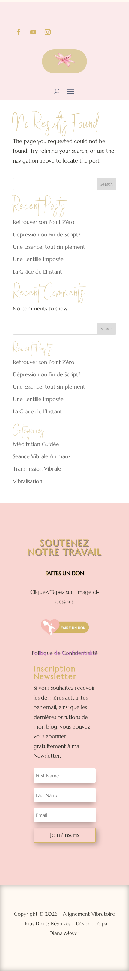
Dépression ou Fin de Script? (46, 234)
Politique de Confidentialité (65, 652)
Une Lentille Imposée (38, 259)
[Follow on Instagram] (48, 32)
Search (106, 184)
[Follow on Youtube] (33, 32)
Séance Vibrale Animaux (42, 456)
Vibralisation (27, 481)
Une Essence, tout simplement (49, 246)
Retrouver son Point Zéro (43, 222)
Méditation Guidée (36, 444)
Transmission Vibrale (37, 468)
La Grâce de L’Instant (37, 271)
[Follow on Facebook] (19, 32)
